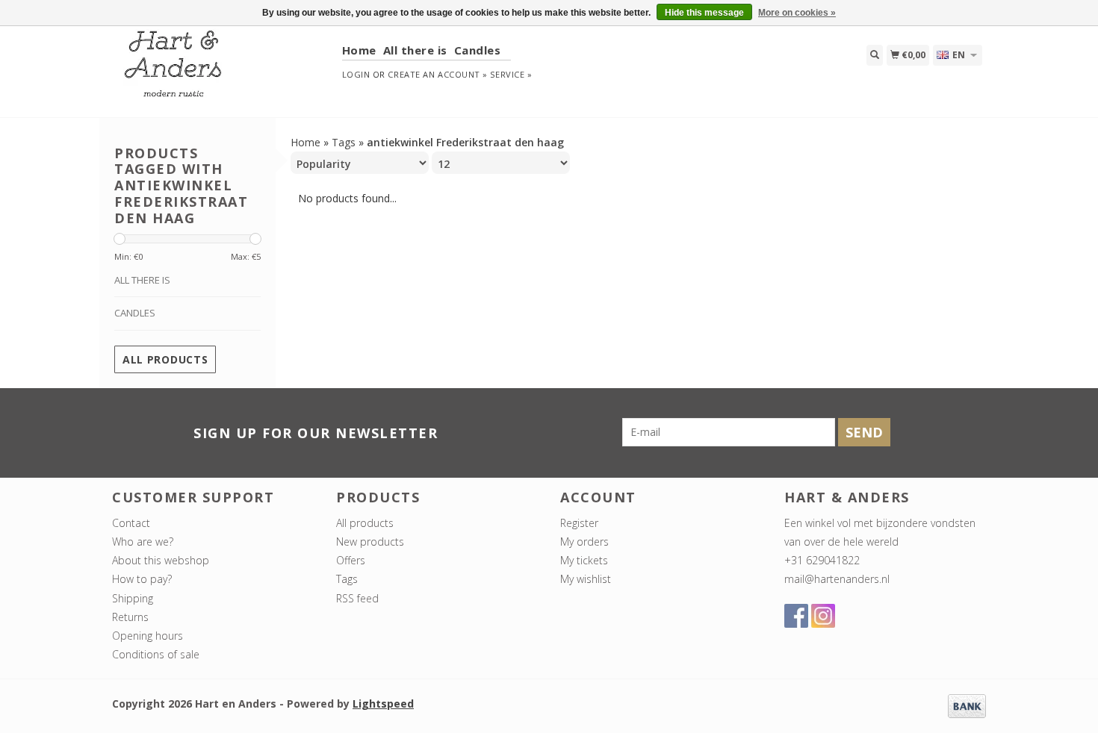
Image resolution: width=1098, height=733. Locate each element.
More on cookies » (797, 12)
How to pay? (142, 579)
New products (370, 541)
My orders (584, 541)
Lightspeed (383, 703)
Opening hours (147, 635)
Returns (130, 617)
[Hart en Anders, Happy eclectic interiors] (221, 70)
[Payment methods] (967, 705)
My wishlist (585, 579)
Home (359, 50)
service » (511, 74)
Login (356, 74)
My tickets (584, 560)
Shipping (132, 598)
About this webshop (160, 560)
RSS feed (357, 598)
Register (579, 523)
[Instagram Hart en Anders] (823, 616)
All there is (415, 50)
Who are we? (142, 541)
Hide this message (704, 12)
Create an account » (437, 74)
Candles (477, 50)
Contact (131, 523)
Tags (344, 142)
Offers (350, 560)
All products (165, 359)
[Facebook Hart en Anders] (796, 616)
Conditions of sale (155, 654)
